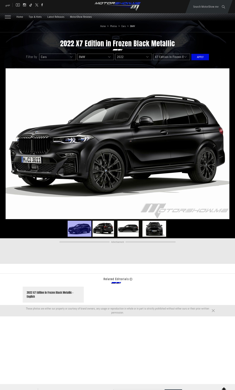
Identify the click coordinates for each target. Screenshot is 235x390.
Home (19, 17)
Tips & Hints (35, 17)
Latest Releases (55, 17)
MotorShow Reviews (81, 17)
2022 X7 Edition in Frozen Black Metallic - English (50, 295)
